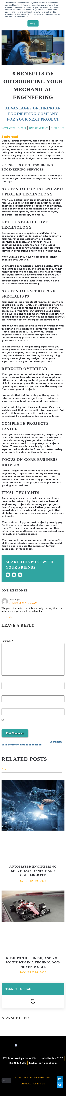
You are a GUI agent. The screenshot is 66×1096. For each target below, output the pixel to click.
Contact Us (39, 1083)
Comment (7, 641)
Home (18, 1077)
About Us (26, 1083)
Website (6, 707)
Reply (9, 617)
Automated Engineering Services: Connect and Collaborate (33, 871)
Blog (48, 1077)
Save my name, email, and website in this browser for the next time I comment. (31, 723)
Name (6, 681)
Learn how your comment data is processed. (32, 743)
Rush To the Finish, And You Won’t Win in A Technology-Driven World (33, 962)
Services (27, 1077)
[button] (8, 575)
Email (6, 694)
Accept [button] (33, 23)
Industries (39, 1077)
